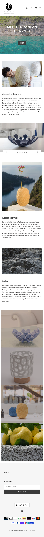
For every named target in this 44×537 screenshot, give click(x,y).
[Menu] (40, 8)
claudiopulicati (18, 530)
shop (22, 43)
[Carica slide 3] (21, 152)
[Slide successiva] (37, 152)
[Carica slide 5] (24, 152)
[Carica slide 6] (26, 152)
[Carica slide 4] (22, 152)
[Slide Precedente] (6, 152)
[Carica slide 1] (17, 152)
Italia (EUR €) (21, 505)
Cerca (6, 472)
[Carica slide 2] (19, 152)
